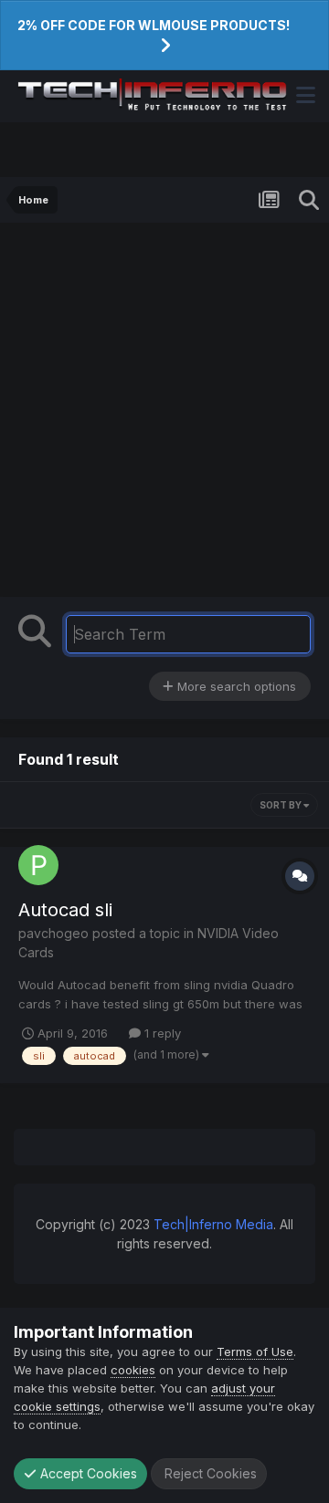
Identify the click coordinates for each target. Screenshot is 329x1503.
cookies (133, 1369)
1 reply (161, 1033)
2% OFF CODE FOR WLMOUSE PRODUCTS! (153, 25)
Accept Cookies (87, 1473)
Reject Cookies (209, 1473)
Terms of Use (255, 1351)
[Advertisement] (164, 414)
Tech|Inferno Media (213, 1224)
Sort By (281, 804)
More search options (235, 686)
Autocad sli (65, 910)
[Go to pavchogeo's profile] (38, 865)
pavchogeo (53, 933)
